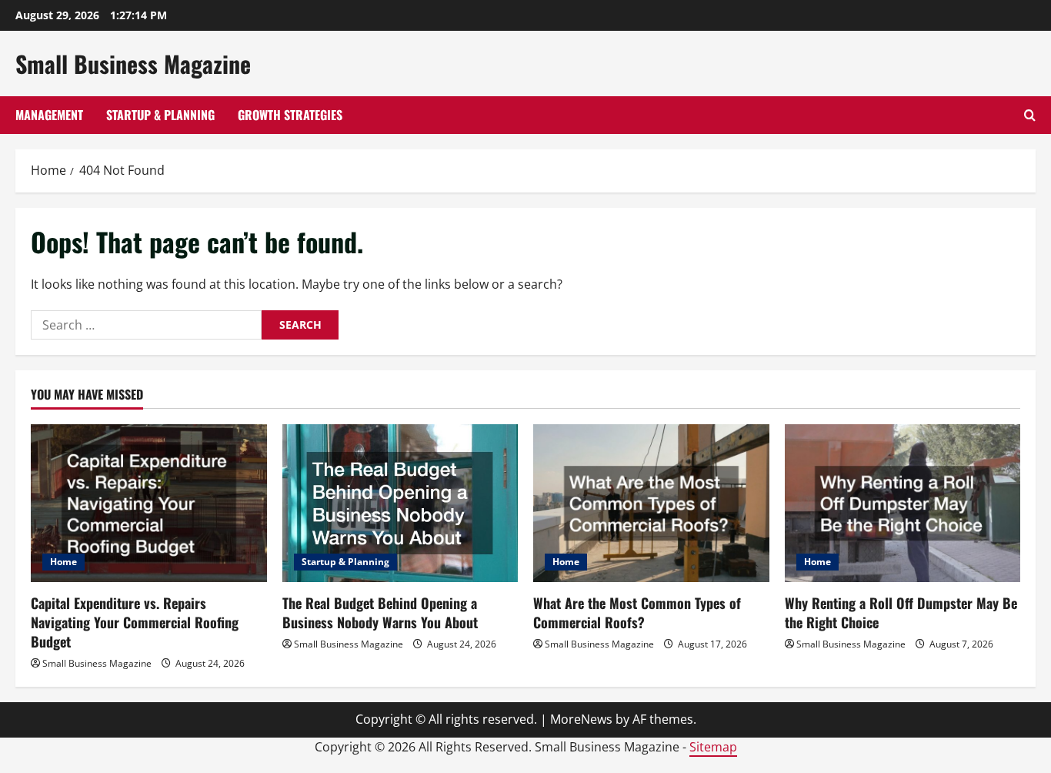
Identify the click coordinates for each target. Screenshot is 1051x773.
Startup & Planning (160, 114)
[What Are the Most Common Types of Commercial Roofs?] (651, 502)
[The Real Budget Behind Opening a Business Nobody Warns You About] (400, 502)
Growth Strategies (290, 114)
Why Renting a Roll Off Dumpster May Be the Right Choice (901, 612)
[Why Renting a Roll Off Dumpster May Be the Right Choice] (903, 502)
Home (63, 561)
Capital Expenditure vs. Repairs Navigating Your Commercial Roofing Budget (135, 622)
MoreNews (581, 719)
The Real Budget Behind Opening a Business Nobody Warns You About (380, 612)
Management (49, 114)
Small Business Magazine (133, 63)
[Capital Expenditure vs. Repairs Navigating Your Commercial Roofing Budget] (149, 502)
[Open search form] (1030, 115)
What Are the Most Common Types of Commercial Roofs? (637, 612)
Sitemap (713, 746)
